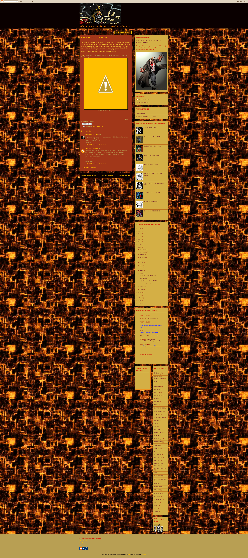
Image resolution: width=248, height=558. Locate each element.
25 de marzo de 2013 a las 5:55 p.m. (95, 144)
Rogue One (157, 496)
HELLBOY (157, 429)
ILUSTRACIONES (159, 408)
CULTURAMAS (141, 113)
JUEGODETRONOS (160, 479)
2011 (140, 295)
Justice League (158, 439)
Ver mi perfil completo (142, 102)
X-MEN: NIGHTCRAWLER (152, 192)
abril (141, 270)
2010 (140, 298)
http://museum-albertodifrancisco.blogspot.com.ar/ (150, 340)
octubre (142, 254)
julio (141, 262)
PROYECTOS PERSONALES (158, 377)
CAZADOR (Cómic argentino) (152, 155)
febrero (142, 287)
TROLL (156, 502)
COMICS (156, 402)
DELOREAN (158, 457)
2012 (140, 293)
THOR (156, 426)
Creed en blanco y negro (151, 164)
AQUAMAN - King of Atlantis (148, 281)
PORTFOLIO (158, 442)
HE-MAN (157, 389)
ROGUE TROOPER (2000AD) (152, 137)
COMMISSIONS (159, 417)
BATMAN (157, 451)
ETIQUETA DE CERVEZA (158, 464)
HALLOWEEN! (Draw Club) (152, 146)
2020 (140, 228)
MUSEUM (82, 543)
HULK (156, 405)
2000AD (156, 423)
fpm (129, 554)
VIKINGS (157, 445)
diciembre (143, 249)
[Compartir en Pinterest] (91, 124)
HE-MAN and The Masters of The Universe (153, 174)
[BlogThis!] (85, 124)
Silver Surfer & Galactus (151, 202)
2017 (140, 236)
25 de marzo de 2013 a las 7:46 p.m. (95, 163)
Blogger (144, 554)
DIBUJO (156, 392)
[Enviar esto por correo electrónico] (83, 124)
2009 (140, 301)
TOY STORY (158, 499)
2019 (140, 231)
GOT (155, 473)
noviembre (143, 252)
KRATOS (157, 484)
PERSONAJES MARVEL (158, 373)
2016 (140, 239)
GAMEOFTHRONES (160, 468)
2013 (140, 247)
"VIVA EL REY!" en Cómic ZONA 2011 (154, 184)
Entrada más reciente (88, 176)
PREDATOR (157, 493)
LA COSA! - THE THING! (152, 211)
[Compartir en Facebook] (89, 124)
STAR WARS (158, 396)
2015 (140, 242)
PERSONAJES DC (98, 126)
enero (141, 289)
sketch (156, 511)
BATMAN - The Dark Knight (148, 275)
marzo (142, 273)
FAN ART (157, 386)
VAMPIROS (157, 414)
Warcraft (156, 505)
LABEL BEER (158, 487)
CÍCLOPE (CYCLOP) (146, 283)
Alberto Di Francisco (91, 148)
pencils (156, 508)
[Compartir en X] (87, 124)
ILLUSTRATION (159, 476)
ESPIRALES (157, 436)
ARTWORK (157, 448)
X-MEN (156, 399)
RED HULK (143, 278)
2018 (140, 234)
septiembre (143, 257)
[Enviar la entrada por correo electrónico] (83, 126)
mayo (141, 268)
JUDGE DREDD (159, 433)
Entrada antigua (124, 176)
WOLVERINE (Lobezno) (151, 127)
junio (141, 265)
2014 (140, 244)
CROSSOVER (158, 454)
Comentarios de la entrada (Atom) (109, 181)
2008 (140, 303)
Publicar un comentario (90, 167)
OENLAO (157, 490)
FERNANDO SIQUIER (91, 134)
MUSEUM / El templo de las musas (146, 116)
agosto (142, 260)
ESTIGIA (157, 460)
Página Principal (107, 176)
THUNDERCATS (159, 411)
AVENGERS (157, 420)
